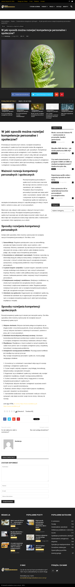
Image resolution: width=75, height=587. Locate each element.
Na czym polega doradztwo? (39, 430)
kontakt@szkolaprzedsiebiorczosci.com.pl (33, 578)
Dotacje (58, 6)
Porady (44, 6)
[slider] (9, 411)
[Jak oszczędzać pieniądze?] (30, 547)
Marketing (54, 153)
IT (52, 198)
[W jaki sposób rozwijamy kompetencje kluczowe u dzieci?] (37, 108)
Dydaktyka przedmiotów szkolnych (62, 536)
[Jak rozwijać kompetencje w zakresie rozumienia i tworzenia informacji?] (52, 108)
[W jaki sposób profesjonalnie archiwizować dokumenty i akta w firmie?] (30, 522)
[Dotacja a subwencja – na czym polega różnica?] (30, 537)
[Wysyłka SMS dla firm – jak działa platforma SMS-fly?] (5, 533)
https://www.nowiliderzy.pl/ (11, 406)
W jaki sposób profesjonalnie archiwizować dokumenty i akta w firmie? (41, 524)
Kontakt (43, 1)
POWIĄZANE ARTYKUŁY (8, 101)
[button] (71, 6)
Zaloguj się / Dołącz (23, 1)
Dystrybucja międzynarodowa (60, 544)
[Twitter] (72, 1)
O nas (30, 1)
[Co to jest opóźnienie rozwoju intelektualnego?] (22, 108)
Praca (51, 6)
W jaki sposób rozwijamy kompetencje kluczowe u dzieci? (37, 115)
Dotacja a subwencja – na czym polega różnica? (42, 537)
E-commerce (55, 521)
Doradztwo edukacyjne (58, 547)
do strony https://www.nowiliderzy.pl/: (25, 404)
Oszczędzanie (39, 549)
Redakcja (7, 36)
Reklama (36, 1)
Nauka (3, 26)
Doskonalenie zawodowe (59, 527)
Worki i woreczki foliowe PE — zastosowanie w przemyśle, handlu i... (17, 522)
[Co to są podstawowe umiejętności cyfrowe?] (7, 108)
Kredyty (65, 6)
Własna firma (55, 182)
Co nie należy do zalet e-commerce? (9, 431)
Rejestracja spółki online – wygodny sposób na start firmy (61, 177)
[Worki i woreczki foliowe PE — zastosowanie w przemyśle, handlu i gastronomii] (5, 522)
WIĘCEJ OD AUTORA (25, 101)
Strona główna (35, 6)
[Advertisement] (37, 15)
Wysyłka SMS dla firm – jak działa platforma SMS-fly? (17, 533)
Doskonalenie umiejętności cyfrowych (15, 26)
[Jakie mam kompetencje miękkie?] (67, 108)
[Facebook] (69, 1)
